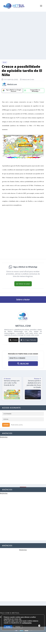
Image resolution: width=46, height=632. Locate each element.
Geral (4, 62)
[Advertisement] (23, 35)
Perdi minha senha (17, 425)
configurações (26, 623)
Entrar (5, 425)
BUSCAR (24, 363)
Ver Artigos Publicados (29, 340)
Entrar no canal (24, 284)
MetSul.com (12, 84)
